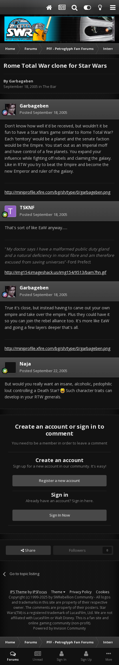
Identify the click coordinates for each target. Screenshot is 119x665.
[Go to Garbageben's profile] (10, 109)
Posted (43, 112)
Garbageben (21, 81)
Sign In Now (59, 515)
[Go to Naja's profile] (10, 367)
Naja (25, 364)
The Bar (49, 86)
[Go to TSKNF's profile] (10, 211)
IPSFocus (40, 591)
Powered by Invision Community (59, 628)
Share (30, 550)
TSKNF (27, 207)
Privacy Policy (81, 591)
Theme (57, 591)
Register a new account (59, 480)
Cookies (102, 591)
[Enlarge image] (62, 390)
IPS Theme (18, 591)
